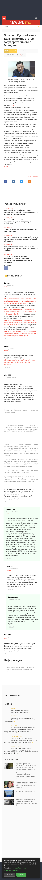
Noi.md (12, 105)
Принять (21, 874)
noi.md (6, 167)
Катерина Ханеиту (16, 736)
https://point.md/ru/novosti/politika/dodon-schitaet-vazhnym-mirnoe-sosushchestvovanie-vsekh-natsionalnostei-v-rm (20, 312)
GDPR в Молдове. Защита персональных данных (20, 711)
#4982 (6, 638)
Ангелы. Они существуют (26, 791)
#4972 (6, 287)
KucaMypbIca (10, 509)
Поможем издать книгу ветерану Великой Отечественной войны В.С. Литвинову (20, 720)
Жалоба (7, 339)
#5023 (10, 601)
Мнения (8, 704)
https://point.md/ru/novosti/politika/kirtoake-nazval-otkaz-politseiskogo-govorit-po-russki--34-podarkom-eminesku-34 (20, 322)
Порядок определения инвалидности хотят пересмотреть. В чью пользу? (26, 775)
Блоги (19, 51)
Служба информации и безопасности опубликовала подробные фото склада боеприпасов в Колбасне (26, 766)
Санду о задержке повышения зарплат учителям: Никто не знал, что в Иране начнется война (26, 784)
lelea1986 (7, 375)
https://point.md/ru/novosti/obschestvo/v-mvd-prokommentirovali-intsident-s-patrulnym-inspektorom (20, 362)
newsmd (13, 708)
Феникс (35, 51)
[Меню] (4, 18)
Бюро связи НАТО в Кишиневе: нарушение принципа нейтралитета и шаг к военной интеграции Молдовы (20, 740)
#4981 (6, 379)
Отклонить (9, 874)
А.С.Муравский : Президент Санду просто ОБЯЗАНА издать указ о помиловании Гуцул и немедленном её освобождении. (19, 730)
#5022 (9, 570)
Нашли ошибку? (33, 177)
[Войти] (36, 18)
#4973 (6, 350)
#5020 (7, 513)
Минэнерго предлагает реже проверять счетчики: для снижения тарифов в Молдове (26, 802)
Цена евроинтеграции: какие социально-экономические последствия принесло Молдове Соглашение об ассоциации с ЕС (21, 750)
